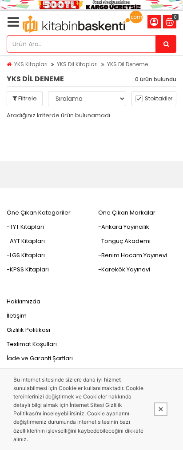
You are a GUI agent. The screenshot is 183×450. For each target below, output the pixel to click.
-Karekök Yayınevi (124, 269)
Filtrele (27, 98)
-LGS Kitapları (26, 255)
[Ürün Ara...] (166, 44)
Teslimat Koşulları (32, 344)
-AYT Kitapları (26, 241)
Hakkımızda (23, 301)
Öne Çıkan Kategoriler (39, 212)
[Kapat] (160, 409)
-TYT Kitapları (25, 227)
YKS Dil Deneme (127, 64)
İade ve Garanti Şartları (40, 358)
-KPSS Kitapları (28, 269)
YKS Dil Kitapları (77, 64)
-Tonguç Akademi (124, 241)
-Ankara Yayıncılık (123, 227)
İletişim (17, 315)
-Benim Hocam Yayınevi (132, 255)
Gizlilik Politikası (28, 330)
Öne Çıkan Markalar (126, 212)
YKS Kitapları (31, 64)
